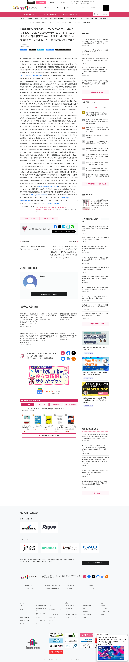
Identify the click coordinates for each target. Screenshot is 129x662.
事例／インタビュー (87, 605)
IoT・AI (81, 1)
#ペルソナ (51, 209)
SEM (37, 624)
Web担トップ (23, 23)
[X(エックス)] (73, 353)
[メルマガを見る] (84, 576)
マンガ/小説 (85, 611)
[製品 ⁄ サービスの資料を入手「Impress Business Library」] (56, 647)
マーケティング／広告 (32, 18)
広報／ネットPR (25, 621)
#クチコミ (51, 207)
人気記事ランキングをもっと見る (97, 184)
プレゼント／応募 (105, 611)
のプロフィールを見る (49, 294)
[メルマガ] (63, 353)
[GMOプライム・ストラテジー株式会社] (90, 548)
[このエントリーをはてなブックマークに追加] (63, 226)
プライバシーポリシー (30, 588)
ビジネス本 (42, 404)
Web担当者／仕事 (105, 18)
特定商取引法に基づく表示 (52, 588)
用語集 (102, 614)
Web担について (84, 8)
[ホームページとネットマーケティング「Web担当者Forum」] (86, 636)
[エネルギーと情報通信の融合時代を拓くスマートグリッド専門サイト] (86, 641)
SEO (22, 18)
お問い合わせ (70, 585)
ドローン (78, 3)
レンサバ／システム (55, 618)
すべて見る (97, 493)
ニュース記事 (104, 608)
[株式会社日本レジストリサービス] (29, 548)
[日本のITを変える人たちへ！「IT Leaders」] (71, 641)
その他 (52, 624)
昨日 (86, 107)
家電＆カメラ (56, 404)
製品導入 (63, 2)
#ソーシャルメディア (41, 209)
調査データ (69, 608)
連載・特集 (68, 8)
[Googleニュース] (68, 359)
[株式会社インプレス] (33, 644)
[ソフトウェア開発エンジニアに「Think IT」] (71, 636)
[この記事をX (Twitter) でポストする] (59, 226)
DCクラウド (86, 1)
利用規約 (91, 585)
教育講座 (82, 3)
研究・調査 (92, 1)
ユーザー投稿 (31, 23)
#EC (37, 207)
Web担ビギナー (47, 8)
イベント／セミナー (87, 614)
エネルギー (73, 3)
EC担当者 (52, 2)
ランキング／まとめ (71, 617)
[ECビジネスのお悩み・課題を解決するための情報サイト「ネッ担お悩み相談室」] (56, 652)
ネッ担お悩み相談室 (47, 358)
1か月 (104, 107)
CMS (81, 18)
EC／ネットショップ (40, 621)
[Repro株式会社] (49, 527)
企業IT (72, 1)
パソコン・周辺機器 (70, 404)
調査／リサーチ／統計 (91, 18)
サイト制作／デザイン (71, 18)
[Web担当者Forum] (28, 578)
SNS (46, 18)
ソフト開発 (76, 1)
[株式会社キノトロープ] (49, 548)
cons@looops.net (54, 203)
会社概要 (69, 588)
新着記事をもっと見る (97, 92)
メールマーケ (24, 624)
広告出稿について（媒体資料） (53, 585)
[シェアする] (55, 226)
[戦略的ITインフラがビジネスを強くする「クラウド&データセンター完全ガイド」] (56, 636)
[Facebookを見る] (89, 576)
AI (41, 18)
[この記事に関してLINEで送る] (72, 226)
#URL (45, 207)
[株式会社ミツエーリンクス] (29, 527)
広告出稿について (95, 8)
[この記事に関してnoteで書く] (68, 227)
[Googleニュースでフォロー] (102, 576)
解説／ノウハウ (70, 605)
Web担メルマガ (58, 8)
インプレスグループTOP (94, 588)
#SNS (41, 207)
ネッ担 (39, 358)
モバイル (52, 621)
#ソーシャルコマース (60, 207)
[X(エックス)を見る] (93, 576)
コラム (67, 611)
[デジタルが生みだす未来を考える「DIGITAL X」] (71, 647)
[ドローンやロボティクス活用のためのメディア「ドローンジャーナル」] (86, 647)
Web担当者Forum (28, 8)
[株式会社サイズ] (70, 548)
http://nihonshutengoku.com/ (31, 75)
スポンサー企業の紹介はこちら (96, 563)
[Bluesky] (97, 576)
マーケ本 (27, 404)
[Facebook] (68, 353)
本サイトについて (29, 585)
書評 (84, 608)
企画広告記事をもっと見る (97, 324)
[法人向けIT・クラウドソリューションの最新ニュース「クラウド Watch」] (56, 641)
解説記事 (103, 605)
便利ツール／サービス (71, 614)
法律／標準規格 (25, 618)
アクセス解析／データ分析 (56, 18)
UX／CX (38, 618)
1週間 (95, 107)
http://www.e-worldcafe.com (48, 186)
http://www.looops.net (39, 195)
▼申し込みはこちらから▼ (105, 645)
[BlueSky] (63, 359)
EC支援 (86, 3)
